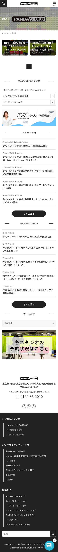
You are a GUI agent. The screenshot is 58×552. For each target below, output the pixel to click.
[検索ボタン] (3, 3)
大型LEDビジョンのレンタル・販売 (20, 470)
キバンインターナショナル (17, 501)
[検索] (34, 406)
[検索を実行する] (53, 534)
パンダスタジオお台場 (15, 434)
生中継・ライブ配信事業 (15, 451)
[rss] (29, 406)
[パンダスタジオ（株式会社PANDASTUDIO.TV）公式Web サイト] (29, 3)
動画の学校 (10, 475)
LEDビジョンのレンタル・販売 (18, 524)
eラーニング (11, 461)
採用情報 (9, 479)
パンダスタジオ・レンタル (16, 506)
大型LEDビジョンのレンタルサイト (20, 515)
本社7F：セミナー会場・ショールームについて (24, 90)
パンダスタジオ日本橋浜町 (16, 96)
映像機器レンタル (13, 465)
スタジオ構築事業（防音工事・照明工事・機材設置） (26, 456)
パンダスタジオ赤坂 (12, 102)
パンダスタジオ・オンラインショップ (21, 510)
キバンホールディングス (16, 496)
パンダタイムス (12, 520)
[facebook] (24, 406)
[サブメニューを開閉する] (52, 96)
